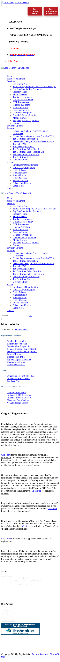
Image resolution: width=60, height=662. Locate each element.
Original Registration (16, 341)
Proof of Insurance (15, 354)
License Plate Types (16, 357)
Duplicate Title (14, 381)
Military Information (16, 392)
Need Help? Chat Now (20, 649)
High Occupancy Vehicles (19, 359)
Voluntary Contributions (18, 400)
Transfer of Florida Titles (18, 378)
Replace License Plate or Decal (21, 349)
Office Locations (17, 646)
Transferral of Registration (19, 346)
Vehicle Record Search (17, 403)
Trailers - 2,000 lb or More (19, 397)
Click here (6, 455)
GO (30, 315)
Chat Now (13, 61)
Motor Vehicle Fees (16, 364)
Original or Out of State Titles (20, 376)
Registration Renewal (17, 343)
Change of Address (16, 362)
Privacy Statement (40, 654)
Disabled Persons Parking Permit (22, 351)
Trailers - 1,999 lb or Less (19, 395)
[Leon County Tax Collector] (15, 2)
